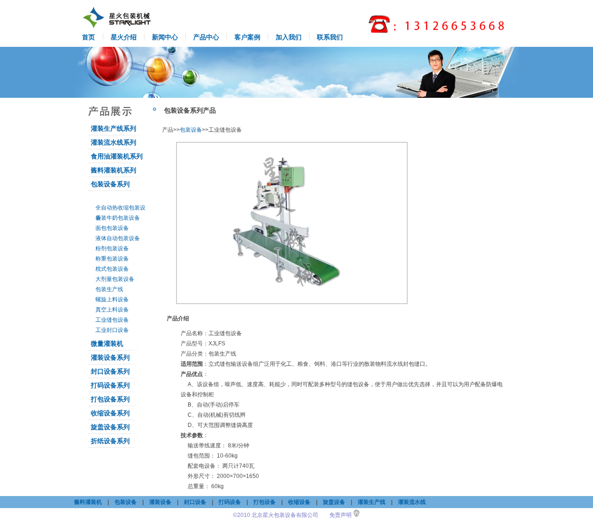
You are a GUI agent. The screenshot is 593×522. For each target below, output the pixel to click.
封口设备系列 (110, 371)
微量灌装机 (107, 343)
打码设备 (230, 502)
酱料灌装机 (88, 502)
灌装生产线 (371, 502)
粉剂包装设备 (112, 248)
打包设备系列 (110, 399)
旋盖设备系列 (110, 427)
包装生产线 (109, 289)
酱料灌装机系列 (113, 170)
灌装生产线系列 (113, 128)
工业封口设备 (112, 330)
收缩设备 (299, 502)
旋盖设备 (334, 502)
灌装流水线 (412, 502)
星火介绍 (124, 37)
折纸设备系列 (110, 441)
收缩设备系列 (110, 413)
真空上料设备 (112, 309)
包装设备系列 (110, 184)
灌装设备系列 (110, 357)
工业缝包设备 (112, 320)
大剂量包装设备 (114, 279)
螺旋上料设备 (112, 299)
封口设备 (195, 502)
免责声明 (340, 515)
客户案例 (247, 37)
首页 (88, 37)
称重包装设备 (112, 258)
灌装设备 (160, 502)
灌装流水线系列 (113, 142)
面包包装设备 (112, 228)
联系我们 (330, 37)
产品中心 (206, 37)
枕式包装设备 (112, 269)
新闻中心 (165, 37)
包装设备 (191, 130)
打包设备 (264, 502)
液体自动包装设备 (117, 238)
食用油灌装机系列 (117, 156)
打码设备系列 (110, 385)
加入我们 (289, 37)
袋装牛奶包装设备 (117, 218)
